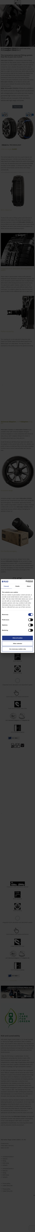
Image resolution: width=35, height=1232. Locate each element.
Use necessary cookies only (17, 649)
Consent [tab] (6, 586)
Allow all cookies (17, 638)
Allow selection (17, 643)
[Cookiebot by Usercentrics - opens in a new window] (25, 581)
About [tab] (29, 586)
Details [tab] (17, 586)
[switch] (30, 619)
